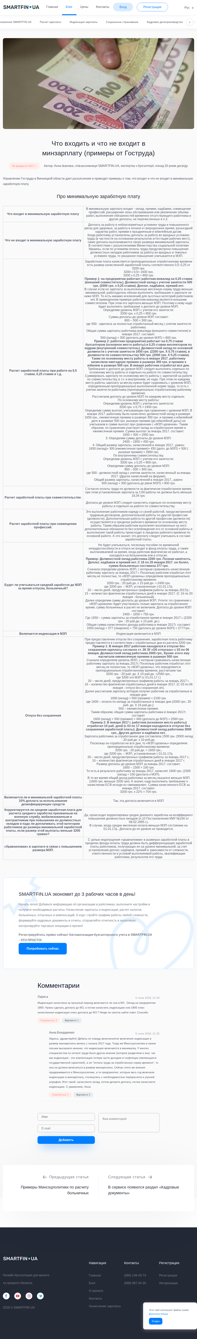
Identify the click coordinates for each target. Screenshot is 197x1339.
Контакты (102, 6)
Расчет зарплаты (50, 21)
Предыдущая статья (69, 1177)
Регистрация (168, 1275)
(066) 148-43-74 (135, 1275)
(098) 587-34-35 (135, 1283)
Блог (69, 6)
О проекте (96, 1290)
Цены (84, 6)
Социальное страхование (122, 21)
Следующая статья (126, 1177)
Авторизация (168, 1283)
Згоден (156, 1321)
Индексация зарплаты (84, 21)
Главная (52, 6)
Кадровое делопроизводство (165, 21)
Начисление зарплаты (105, 1306)
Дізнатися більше (158, 1314)
